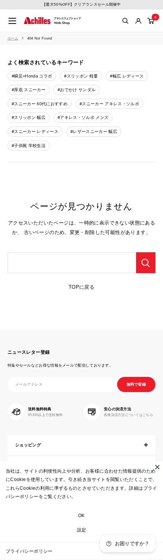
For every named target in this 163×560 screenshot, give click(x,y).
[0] (151, 20)
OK (81, 515)
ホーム (13, 38)
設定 (81, 530)
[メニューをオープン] (12, 21)
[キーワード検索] (145, 262)
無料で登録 (136, 384)
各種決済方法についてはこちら (128, 415)
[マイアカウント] (138, 21)
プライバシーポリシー (29, 551)
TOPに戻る (81, 287)
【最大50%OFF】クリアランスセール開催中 (81, 4)
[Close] (157, 467)
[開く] (125, 21)
